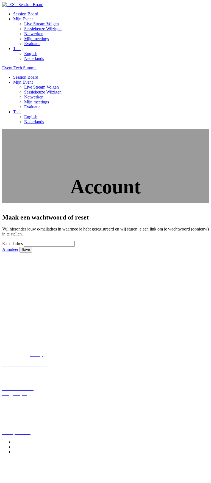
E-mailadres (12, 243)
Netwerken (33, 33)
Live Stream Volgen (41, 23)
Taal (17, 48)
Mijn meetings (36, 38)
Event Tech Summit (19, 67)
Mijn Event (23, 19)
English (30, 53)
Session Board (25, 14)
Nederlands (34, 58)
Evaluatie (32, 43)
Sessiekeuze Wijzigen (43, 28)
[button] (10, 249)
